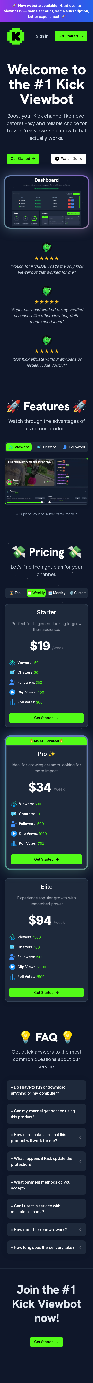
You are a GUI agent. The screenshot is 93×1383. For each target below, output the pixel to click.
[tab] (19, 447)
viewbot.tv (13, 11)
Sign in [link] (42, 36)
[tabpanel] (46, 481)
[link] (16, 36)
